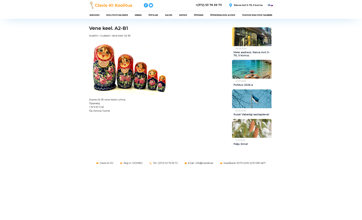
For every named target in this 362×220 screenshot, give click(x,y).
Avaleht (93, 35)
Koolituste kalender (117, 15)
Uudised (183, 15)
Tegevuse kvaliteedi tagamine (257, 15)
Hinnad (138, 15)
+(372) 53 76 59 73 (209, 5)
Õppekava (198, 15)
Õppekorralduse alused (222, 15)
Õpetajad (153, 15)
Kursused (95, 15)
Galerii (168, 15)
